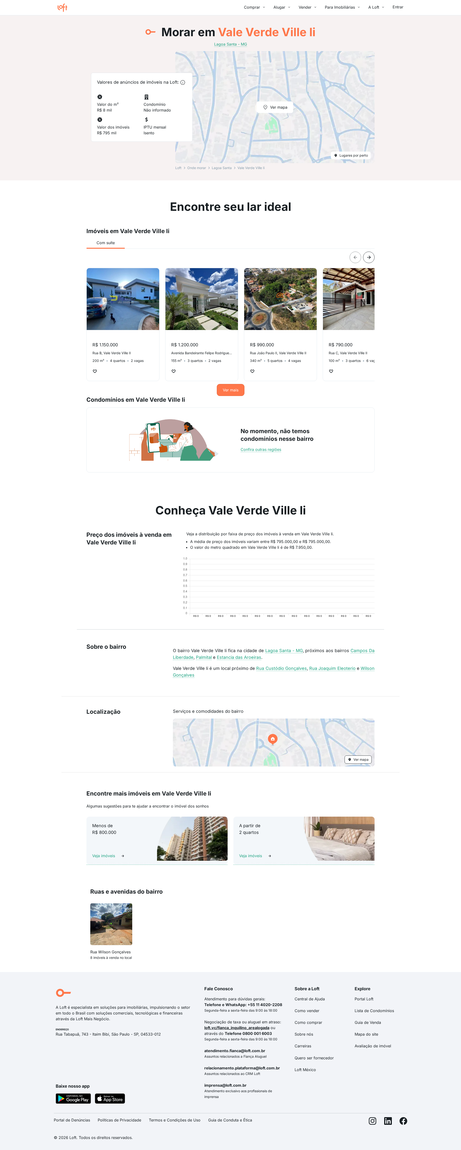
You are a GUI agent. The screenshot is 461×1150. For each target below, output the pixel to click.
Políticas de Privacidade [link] (119, 1120)
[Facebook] (403, 1122)
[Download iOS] (110, 1099)
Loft (178, 168)
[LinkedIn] (388, 1122)
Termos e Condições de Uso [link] (174, 1120)
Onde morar (196, 168)
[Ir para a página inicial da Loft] (64, 7)
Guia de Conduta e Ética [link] (230, 1120)
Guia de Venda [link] (368, 1022)
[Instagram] (372, 1122)
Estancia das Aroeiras (239, 657)
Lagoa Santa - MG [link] (230, 44)
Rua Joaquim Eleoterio (332, 668)
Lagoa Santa (222, 168)
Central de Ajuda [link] (310, 999)
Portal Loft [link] (364, 999)
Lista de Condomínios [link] (374, 1010)
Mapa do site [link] (366, 1034)
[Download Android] (73, 1099)
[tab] (105, 242)
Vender (305, 7)
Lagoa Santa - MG (284, 650)
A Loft (373, 7)
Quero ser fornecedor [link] (314, 1058)
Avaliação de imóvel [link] (373, 1046)
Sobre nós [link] (304, 1034)
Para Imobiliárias (340, 7)
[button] (274, 743)
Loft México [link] (305, 1069)
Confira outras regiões (261, 449)
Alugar (279, 7)
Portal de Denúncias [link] (72, 1120)
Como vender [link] (307, 1010)
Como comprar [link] (308, 1022)
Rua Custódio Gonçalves (281, 668)
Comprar (252, 7)
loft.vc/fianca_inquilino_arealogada (236, 1027)
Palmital (204, 657)
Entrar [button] (398, 7)
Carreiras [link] (303, 1046)
